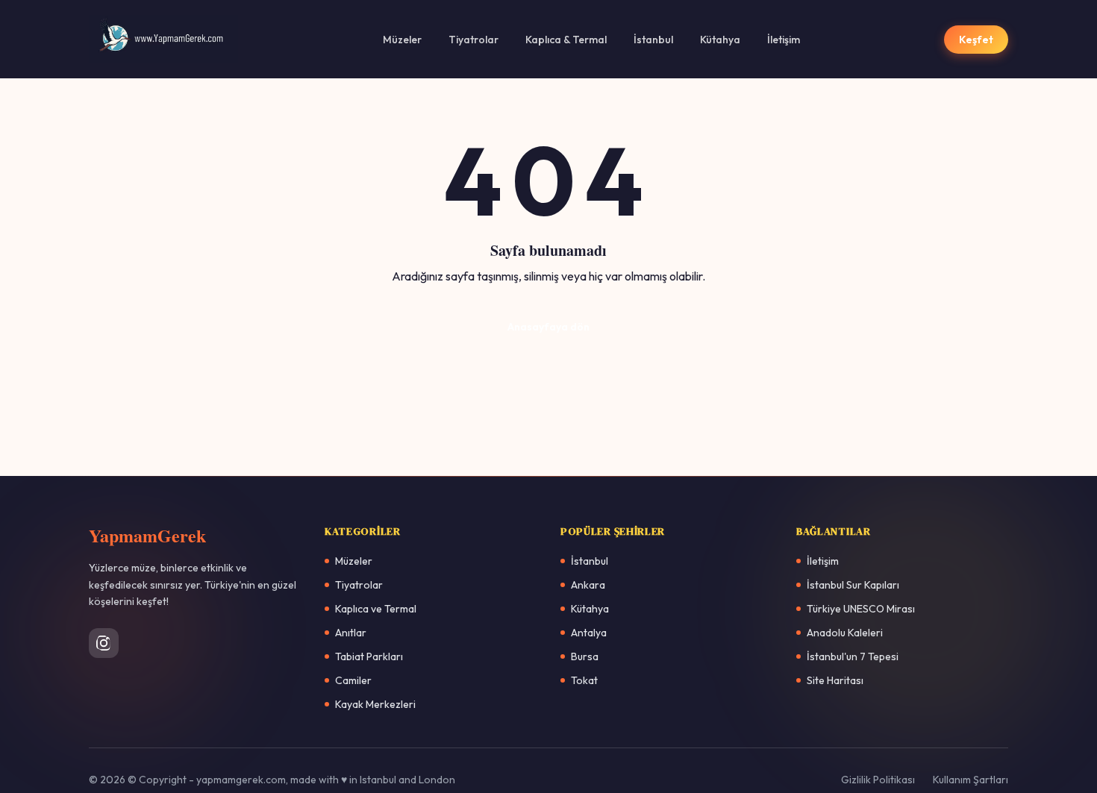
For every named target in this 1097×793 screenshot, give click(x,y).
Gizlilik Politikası (878, 779)
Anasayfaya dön (548, 326)
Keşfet (976, 39)
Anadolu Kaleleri (845, 632)
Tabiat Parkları (369, 656)
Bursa (584, 656)
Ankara (588, 585)
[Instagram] (104, 643)
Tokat (584, 680)
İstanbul (653, 39)
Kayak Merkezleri (375, 704)
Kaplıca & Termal (566, 39)
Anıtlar (350, 632)
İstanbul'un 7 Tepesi (852, 656)
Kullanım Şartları (970, 779)
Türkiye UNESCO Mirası (861, 608)
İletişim (783, 39)
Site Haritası (835, 680)
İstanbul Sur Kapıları (853, 585)
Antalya (589, 632)
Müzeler (402, 39)
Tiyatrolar (474, 39)
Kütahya (720, 39)
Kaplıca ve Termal (375, 608)
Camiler (353, 680)
